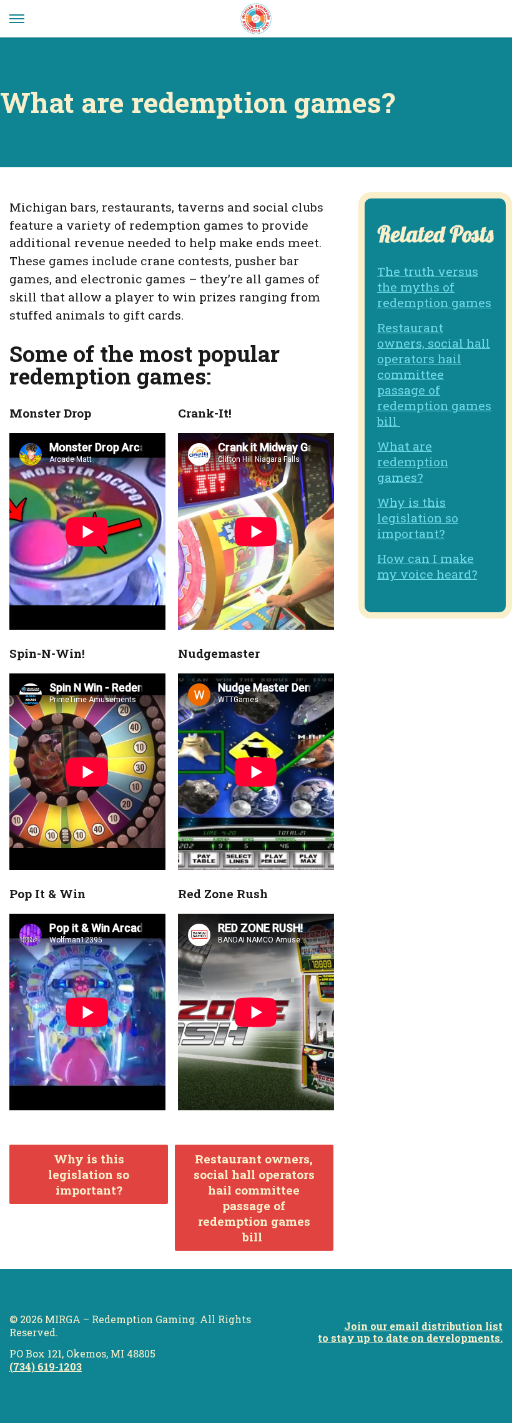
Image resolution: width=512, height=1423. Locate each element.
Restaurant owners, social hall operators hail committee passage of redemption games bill (254, 1198)
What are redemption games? (412, 461)
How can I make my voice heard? (427, 566)
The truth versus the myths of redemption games (434, 286)
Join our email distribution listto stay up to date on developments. (410, 1331)
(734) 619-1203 (45, 1366)
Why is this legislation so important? (88, 1174)
